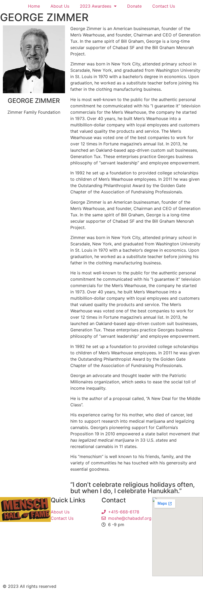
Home (34, 6)
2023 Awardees (95, 6)
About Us (59, 6)
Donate (134, 6)
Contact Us (163, 6)
